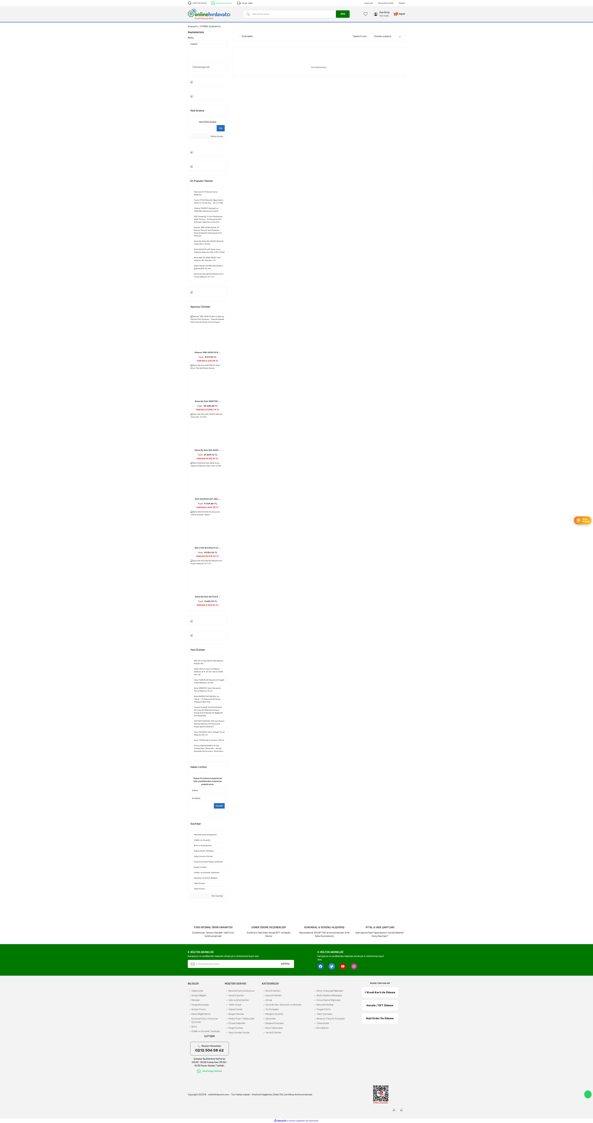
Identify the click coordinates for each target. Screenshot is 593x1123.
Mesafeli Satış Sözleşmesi (241, 991)
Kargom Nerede (236, 1014)
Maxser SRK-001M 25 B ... (207, 352)
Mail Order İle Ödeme (380, 1018)
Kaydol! (219, 806)
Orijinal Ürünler (236, 1009)
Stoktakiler (247, 36)
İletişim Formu (198, 1009)
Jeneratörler (323, 1023)
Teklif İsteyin (235, 1004)
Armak (269, 1000)
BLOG (194, 1026)
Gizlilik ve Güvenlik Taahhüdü (205, 1031)
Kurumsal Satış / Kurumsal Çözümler (204, 1020)
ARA (343, 14)
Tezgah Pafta (323, 1009)
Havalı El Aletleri (273, 1032)
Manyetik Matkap (325, 1004)
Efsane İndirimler (237, 1023)
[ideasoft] (280, 1120)
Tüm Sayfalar (217, 896)
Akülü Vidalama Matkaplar (329, 995)
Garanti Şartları (236, 995)
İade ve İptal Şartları (239, 1000)
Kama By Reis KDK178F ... (207, 401)
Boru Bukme (323, 1028)
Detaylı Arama (216, 136)
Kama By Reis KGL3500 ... (208, 450)
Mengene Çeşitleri (274, 1014)
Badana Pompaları (275, 1023)
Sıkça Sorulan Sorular (239, 1032)
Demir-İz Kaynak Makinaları (330, 991)
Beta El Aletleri (273, 991)
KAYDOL (285, 964)
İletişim (402, 3)
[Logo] (209, 14)
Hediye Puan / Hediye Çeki (241, 1018)
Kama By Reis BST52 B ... (207, 597)
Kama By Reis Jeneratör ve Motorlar (283, 1004)
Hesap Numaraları (386, 3)
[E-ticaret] (296, 1120)
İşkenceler (271, 1018)
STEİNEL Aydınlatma (210, 26)
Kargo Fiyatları (236, 1028)
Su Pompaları (272, 1009)
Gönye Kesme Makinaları (329, 1000)
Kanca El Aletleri (274, 995)
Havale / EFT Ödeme (379, 1005)
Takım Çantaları (324, 1014)
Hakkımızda (197, 991)
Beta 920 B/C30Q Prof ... (208, 548)
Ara (220, 128)
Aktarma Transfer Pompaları (331, 1018)
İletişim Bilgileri (198, 995)
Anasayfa (368, 3)
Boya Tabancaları (274, 1028)
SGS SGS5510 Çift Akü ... (207, 499)
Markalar (195, 1000)
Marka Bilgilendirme (200, 1014)
